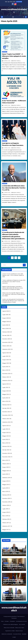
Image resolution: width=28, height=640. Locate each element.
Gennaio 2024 (5, 408)
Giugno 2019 (5, 481)
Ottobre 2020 (5, 463)
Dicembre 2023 (6, 411)
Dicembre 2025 (6, 339)
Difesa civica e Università (9, 627)
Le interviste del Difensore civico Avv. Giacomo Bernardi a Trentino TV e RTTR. (13, 188)
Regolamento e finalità (10, 630)
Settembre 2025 (6, 349)
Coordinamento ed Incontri (21, 621)
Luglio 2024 (5, 387)
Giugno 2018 (5, 512)
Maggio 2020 (5, 470)
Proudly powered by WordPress (10, 616)
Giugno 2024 (5, 391)
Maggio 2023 (5, 436)
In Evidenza (4, 51)
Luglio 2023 (5, 429)
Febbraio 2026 (6, 332)
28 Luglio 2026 (8, 568)
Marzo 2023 (5, 443)
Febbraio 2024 (6, 404)
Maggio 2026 (5, 321)
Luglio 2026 (5, 314)
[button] (23, 17)
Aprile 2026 (5, 325)
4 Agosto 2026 (8, 553)
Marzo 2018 (5, 515)
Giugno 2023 (5, 432)
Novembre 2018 (6, 502)
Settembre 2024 (6, 380)
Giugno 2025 (5, 359)
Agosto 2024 (5, 384)
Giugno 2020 (5, 467)
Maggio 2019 (5, 484)
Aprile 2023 (5, 439)
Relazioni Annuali (19, 630)
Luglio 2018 (5, 508)
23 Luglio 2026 (8, 598)
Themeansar (13, 618)
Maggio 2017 (5, 529)
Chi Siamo (7, 621)
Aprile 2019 (5, 488)
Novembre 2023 (6, 415)
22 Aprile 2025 (7, 241)
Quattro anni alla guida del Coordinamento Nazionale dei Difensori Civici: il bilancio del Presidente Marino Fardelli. (13, 301)
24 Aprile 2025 (7, 147)
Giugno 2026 (5, 318)
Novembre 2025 (6, 342)
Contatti (14, 637)
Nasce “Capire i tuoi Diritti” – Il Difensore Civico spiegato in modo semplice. (14, 56)
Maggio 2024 (5, 394)
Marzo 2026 (5, 328)
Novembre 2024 (6, 373)
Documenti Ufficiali (17, 634)
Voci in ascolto (22, 624)
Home (2, 621)
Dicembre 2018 (6, 498)
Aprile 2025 (5, 366)
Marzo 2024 (5, 401)
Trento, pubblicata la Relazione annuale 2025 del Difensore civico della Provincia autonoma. (13, 282)
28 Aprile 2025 (7, 60)
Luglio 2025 (5, 356)
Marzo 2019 (5, 491)
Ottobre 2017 (5, 522)
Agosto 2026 (5, 311)
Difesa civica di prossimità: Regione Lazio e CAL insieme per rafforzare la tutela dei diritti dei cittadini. (13, 294)
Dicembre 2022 (6, 453)
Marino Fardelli (17, 60)
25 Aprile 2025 (7, 105)
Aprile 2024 (5, 397)
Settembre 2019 (6, 477)
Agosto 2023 (5, 425)
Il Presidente (12, 621)
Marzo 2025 (5, 370)
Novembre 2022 (6, 456)
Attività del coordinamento (7, 634)
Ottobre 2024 (5, 377)
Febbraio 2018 (6, 519)
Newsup (21, 616)
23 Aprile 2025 (7, 192)
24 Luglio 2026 (8, 583)
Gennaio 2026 (5, 335)
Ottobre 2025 (5, 345)
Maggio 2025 (5, 363)
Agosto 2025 (5, 352)
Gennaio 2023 (5, 450)
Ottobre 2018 (5, 505)
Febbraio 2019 (6, 495)
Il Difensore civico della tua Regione (10, 624)
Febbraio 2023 (6, 446)
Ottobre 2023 (5, 418)
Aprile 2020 (5, 474)
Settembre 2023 (6, 422)
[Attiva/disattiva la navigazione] (13, 17)
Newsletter (24, 634)
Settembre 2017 (6, 526)
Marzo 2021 (5, 460)
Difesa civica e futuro (19, 627)
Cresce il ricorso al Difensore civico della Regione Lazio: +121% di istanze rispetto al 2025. (13, 275)
